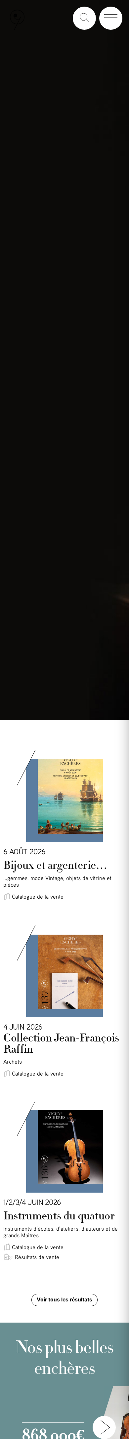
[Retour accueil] (17, 28)
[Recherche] (84, 18)
